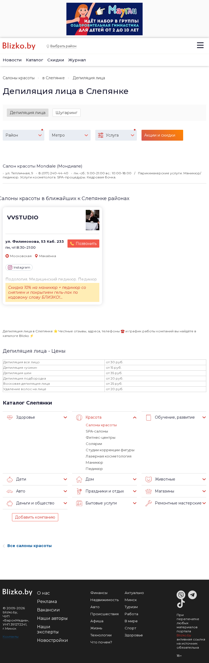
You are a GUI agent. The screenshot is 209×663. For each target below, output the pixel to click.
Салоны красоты (19, 77)
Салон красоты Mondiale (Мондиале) (42, 166)
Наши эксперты (48, 629)
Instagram (22, 267)
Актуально (134, 593)
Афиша (96, 621)
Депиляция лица (27, 112)
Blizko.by (184, 635)
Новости (12, 60)
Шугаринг (67, 112)
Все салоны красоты (29, 545)
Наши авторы (52, 618)
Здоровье (134, 635)
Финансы (98, 593)
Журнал (77, 60)
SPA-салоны (97, 431)
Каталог (34, 60)
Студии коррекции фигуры (110, 450)
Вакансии (48, 610)
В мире (131, 621)
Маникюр (94, 462)
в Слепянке (53, 77)
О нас (43, 593)
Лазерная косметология (108, 456)
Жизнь (96, 628)
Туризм (131, 607)
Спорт (130, 628)
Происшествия (104, 614)
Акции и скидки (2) (159, 137)
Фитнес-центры (100, 437)
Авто (95, 607)
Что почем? (101, 642)
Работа (131, 614)
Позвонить (86, 243)
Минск (131, 600)
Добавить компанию (35, 517)
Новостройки (52, 640)
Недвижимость (104, 600)
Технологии (101, 635)
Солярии (94, 443)
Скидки (55, 60)
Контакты (11, 636)
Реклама (47, 601)
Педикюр (94, 468)
